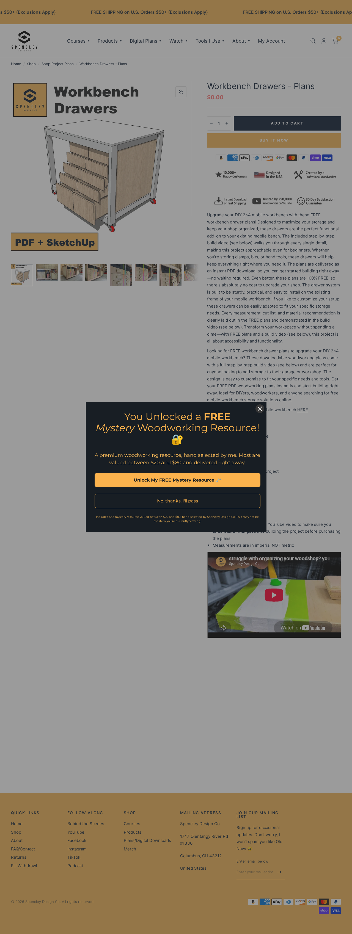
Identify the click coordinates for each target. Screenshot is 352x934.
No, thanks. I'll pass (177, 501)
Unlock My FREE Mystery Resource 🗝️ (177, 480)
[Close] (259, 408)
